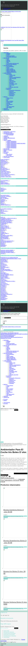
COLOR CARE (4, 260)
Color (2, 271)
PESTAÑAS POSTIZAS (6, 221)
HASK (2, 191)
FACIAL (3, 181)
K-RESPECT (4, 285)
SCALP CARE (4, 280)
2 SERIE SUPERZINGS (11, 145)
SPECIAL (3, 279)
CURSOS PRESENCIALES (9, 138)
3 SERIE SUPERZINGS (11, 146)
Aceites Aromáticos (5, 159)
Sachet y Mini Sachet (6, 172)
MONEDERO (4, 245)
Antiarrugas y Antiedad (6, 196)
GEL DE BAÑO (4, 211)
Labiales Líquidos (5, 226)
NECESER (3, 246)
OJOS (3, 217)
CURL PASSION (4, 261)
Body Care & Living (5, 284)
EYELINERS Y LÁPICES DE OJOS (9, 218)
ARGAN (3, 268)
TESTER (3, 253)
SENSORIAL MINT (5, 267)
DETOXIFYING (4, 298)
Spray (2, 165)
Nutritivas (3, 203)
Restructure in (4, 292)
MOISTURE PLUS (5, 273)
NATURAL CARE (4, 275)
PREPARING (4, 295)
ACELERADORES (5, 180)
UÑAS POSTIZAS (5, 236)
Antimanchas (4, 197)
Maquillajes (4, 230)
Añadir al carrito (4, 475)
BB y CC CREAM (5, 198)
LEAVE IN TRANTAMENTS (7, 270)
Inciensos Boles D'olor (6, 175)
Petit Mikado (4, 170)
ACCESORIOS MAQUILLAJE (7, 240)
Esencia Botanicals (5, 173)
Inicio (2, 443)
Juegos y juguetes (7, 140)
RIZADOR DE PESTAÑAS (6, 222)
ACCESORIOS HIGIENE (6, 208)
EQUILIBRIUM (4, 296)
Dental (2, 212)
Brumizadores (4, 163)
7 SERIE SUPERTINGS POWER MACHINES (15, 143)
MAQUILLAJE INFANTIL (6, 242)
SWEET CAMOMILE (5, 278)
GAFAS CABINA (4, 182)
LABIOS (3, 224)
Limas (2, 239)
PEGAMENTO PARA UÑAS (7, 235)
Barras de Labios (5, 225)
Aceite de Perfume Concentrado (8, 174)
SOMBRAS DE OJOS (6, 219)
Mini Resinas (4, 168)
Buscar (16, 409)
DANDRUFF (3, 299)
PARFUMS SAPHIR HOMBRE (8, 250)
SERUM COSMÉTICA (6, 204)
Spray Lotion (9, 155)
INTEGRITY (3, 264)
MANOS (3, 201)
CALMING (3, 297)
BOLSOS (3, 243)
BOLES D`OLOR (5, 162)
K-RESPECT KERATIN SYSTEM (8, 281)
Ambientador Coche (5, 171)
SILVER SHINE (4, 276)
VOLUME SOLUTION (5, 269)
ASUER (3, 190)
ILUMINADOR (4, 223)
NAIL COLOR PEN (5, 238)
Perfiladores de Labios (6, 228)
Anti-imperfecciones (5, 195)
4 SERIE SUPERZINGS (11, 147)
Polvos (3, 231)
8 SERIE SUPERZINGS (11, 144)
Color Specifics (4, 283)
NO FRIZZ (3, 266)
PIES (3, 202)
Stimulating (3, 289)
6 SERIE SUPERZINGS (11, 142)
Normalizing (3, 290)
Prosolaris (5, 153)
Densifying (3, 288)
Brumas (3, 164)
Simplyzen (3, 287)
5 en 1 (2, 187)
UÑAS (3, 234)
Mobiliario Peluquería (7, 149)
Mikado (3, 167)
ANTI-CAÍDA (4, 189)
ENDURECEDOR (5, 237)
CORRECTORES (5, 233)
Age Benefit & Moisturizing (6, 294)
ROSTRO (3, 229)
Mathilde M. (4, 160)
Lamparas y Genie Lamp (6, 176)
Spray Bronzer (9, 154)
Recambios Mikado (5, 169)
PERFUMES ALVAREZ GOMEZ (8, 252)
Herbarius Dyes (4, 293)
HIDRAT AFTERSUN (5, 183)
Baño (2, 210)
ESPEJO (3, 244)
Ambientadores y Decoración (11, 443)
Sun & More (3, 272)
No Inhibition (4, 286)
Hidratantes (4, 200)
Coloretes (3, 232)
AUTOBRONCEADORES (8, 133)
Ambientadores (4, 161)
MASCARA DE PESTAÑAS (7, 220)
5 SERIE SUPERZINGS (11, 141)
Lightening (3, 282)
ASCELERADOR (9, 134)
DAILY (2, 262)
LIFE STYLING (4, 265)
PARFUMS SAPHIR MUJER (7, 251)
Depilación (3, 213)
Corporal (3, 199)
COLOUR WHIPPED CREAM (7, 274)
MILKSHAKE (4, 259)
